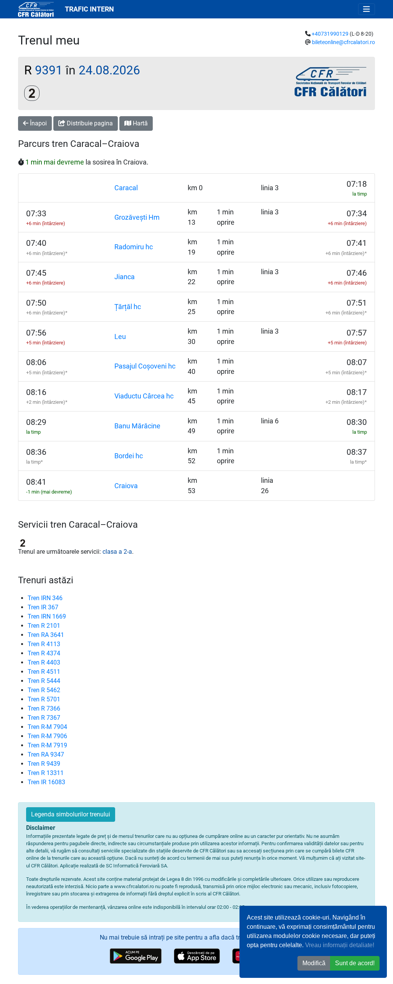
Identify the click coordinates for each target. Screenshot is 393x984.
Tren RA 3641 (46, 634)
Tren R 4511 (44, 671)
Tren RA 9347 (46, 754)
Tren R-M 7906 (47, 736)
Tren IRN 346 (45, 598)
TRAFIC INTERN (89, 9)
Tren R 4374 (44, 653)
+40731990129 (330, 34)
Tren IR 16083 (46, 782)
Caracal (126, 188)
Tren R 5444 (44, 681)
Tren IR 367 (43, 607)
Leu (120, 337)
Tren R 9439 (44, 763)
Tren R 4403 (44, 662)
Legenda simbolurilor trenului (70, 814)
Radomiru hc (133, 247)
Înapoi (37, 123)
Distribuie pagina (89, 123)
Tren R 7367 (44, 717)
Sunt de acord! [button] (355, 963)
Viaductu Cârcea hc (143, 396)
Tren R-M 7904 (47, 727)
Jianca (124, 277)
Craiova (126, 486)
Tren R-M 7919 (47, 745)
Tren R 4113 (44, 644)
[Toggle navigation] (366, 9)
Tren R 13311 (46, 773)
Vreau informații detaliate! (339, 945)
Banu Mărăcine (137, 426)
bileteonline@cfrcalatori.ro (343, 42)
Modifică (313, 963)
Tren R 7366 (44, 708)
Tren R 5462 (44, 690)
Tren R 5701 (44, 699)
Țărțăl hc (127, 307)
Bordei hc (128, 456)
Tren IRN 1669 (47, 616)
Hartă (139, 123)
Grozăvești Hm (137, 217)
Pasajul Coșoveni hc (144, 366)
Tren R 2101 (44, 625)
